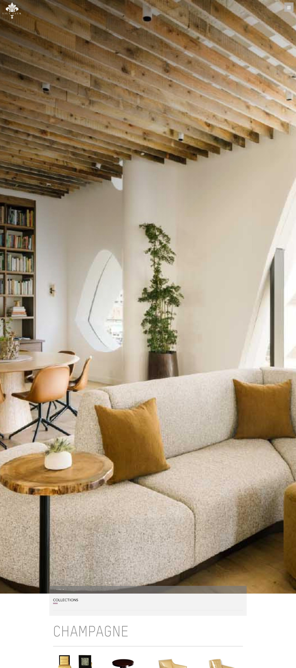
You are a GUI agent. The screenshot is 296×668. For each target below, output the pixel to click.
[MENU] (289, 7)
